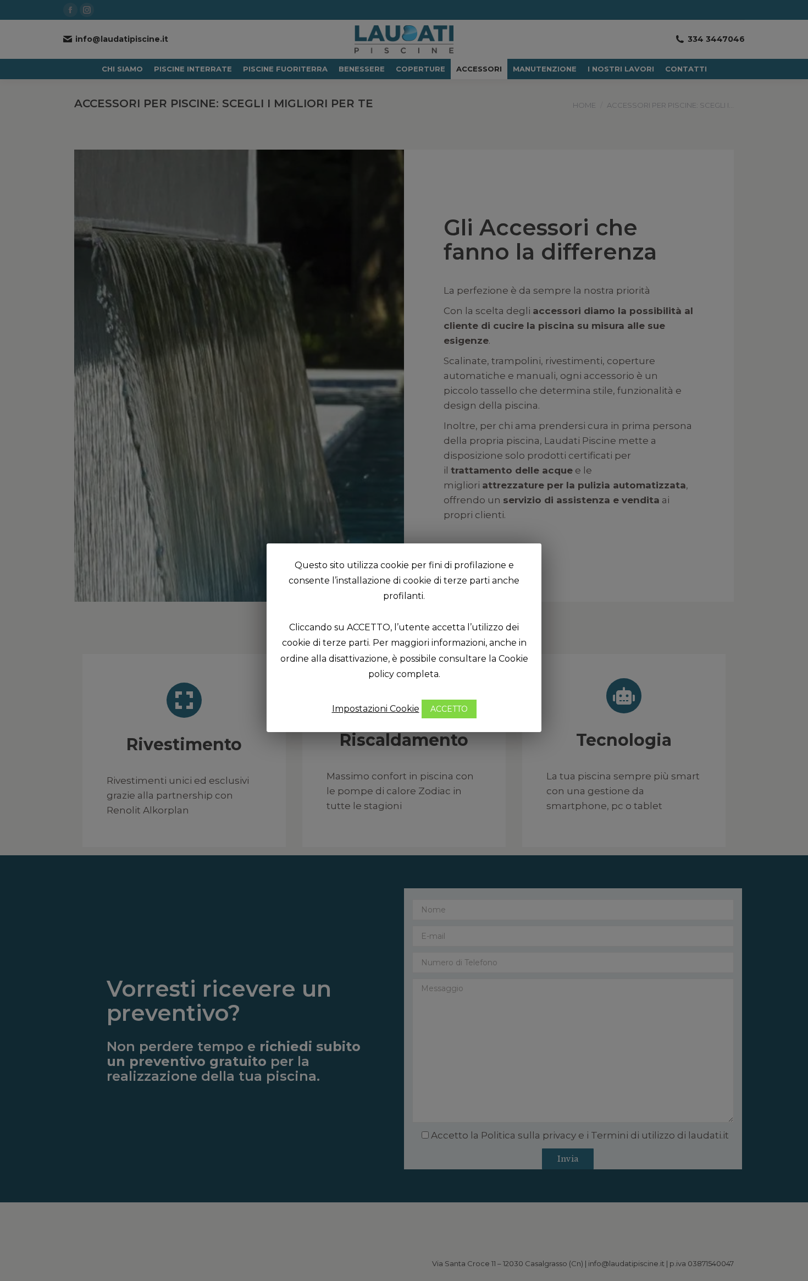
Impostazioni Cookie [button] (375, 708)
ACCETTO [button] (449, 709)
